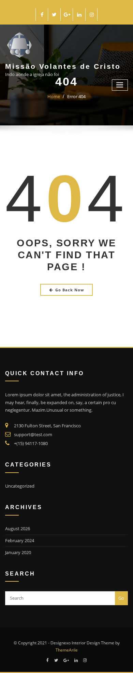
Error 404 (76, 96)
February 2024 (19, 540)
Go (121, 598)
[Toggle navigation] (120, 85)
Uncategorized (19, 486)
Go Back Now (69, 289)
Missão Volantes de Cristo (63, 66)
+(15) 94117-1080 (31, 443)
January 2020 (18, 552)
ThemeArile (67, 650)
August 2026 (17, 528)
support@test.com (33, 434)
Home (53, 96)
